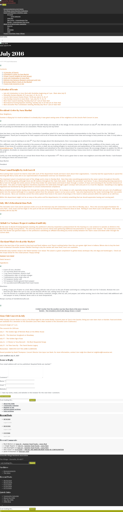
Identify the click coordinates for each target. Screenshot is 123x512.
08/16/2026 (7, 419)
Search (32, 400)
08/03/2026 (7, 426)
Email (2, 385)
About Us (9, 26)
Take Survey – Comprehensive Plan (17, 20)
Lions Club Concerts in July (14, 84)
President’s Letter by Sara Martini (16, 74)
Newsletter (10, 30)
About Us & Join (15, 24)
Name (2, 381)
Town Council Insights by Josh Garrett (18, 76)
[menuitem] (63, 17)
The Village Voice (16, 11)
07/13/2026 (8, 488)
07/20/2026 (8, 486)
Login (8, 32)
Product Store (14, 33)
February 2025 (24, 452)
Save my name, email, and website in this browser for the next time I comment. (31, 393)
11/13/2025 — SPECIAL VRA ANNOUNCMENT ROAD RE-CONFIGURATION (39, 450)
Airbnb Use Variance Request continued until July (22, 80)
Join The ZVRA (8, 500)
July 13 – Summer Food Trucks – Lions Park (33, 446)
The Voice (7, 473)
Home (1, 45)
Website (3, 389)
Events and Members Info (15, 13)
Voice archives (9, 411)
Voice (5, 45)
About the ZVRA (9, 404)
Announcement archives (12, 409)
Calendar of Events (11, 73)
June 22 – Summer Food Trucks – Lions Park (31, 444)
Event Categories (16, 16)
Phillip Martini (13, 61)
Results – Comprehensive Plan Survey (18, 22)
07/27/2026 (7, 433)
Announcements (14, 9)
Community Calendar (11, 406)
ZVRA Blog (10, 18)
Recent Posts (6, 415)
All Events (10, 15)
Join (8, 28)
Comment (4, 377)
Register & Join (9, 407)
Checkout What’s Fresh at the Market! (18, 82)
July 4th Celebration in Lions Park (16, 78)
